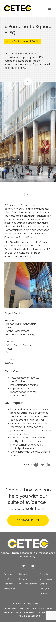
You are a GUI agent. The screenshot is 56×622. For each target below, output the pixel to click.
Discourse (24, 574)
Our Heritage (46, 579)
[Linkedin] (48, 464)
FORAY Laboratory (28, 584)
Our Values (45, 574)
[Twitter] (42, 464)
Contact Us (45, 593)
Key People (45, 588)
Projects (23, 579)
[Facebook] (36, 464)
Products (8, 584)
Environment (10, 588)
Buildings (8, 574)
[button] (49, 8)
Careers (43, 584)
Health (7, 579)
